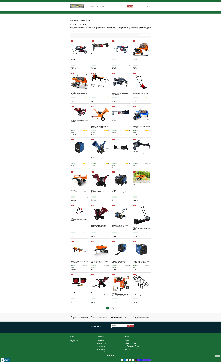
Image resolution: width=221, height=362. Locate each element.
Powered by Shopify (82, 360)
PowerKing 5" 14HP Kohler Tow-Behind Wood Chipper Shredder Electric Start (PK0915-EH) (99, 127)
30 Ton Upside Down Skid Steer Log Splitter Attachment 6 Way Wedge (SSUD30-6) (99, 56)
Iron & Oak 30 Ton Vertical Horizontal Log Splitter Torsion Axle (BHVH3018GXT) (119, 61)
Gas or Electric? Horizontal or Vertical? (132, 346)
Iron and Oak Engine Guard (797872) (118, 159)
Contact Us (99, 338)
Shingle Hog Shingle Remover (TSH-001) (140, 93)
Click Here (75, 341)
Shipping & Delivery (101, 345)
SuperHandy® (135, 59)
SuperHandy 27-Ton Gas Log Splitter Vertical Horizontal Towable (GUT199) (79, 192)
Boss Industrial (73, 119)
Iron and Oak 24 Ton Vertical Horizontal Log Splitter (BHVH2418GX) (120, 94)
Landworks (134, 124)
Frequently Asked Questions (130, 342)
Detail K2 (134, 184)
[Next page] (113, 308)
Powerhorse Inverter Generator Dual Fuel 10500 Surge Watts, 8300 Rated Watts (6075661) (119, 192)
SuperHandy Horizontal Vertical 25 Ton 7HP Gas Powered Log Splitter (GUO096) (120, 295)
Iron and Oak (73, 59)
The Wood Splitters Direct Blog (131, 348)
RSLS (92, 53)
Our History (127, 340)
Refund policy (127, 351)
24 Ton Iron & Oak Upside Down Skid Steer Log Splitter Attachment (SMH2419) (120, 122)
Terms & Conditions (101, 349)
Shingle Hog (135, 92)
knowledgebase (139, 317)
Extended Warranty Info (101, 343)
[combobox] (114, 6)
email (125, 317)
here (149, 28)
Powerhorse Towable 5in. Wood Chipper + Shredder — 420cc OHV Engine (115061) (99, 160)
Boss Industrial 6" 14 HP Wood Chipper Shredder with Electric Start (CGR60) (98, 226)
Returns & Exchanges (101, 346)
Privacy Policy (100, 348)
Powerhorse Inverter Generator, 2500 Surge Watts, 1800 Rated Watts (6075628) (79, 160)
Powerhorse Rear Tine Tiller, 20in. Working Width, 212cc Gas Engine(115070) (120, 226)
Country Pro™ (73, 218)
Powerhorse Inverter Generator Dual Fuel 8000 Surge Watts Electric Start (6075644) (141, 262)
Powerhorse (73, 157)
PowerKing (93, 84)
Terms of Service (128, 349)
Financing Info (100, 342)
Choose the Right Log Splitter (130, 343)
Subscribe (130, 325)
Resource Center (128, 338)
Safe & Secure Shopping (101, 351)
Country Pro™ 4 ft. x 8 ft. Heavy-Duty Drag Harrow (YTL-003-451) (140, 295)
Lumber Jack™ (135, 151)
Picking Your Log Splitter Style (131, 345)
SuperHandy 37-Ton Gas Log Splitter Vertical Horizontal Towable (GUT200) (99, 262)
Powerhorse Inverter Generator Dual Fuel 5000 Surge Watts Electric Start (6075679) (120, 262)
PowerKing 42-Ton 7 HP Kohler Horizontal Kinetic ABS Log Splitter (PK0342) (99, 86)
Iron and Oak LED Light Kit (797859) (77, 294)
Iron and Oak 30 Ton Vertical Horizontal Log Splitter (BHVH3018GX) (79, 61)
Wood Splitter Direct (75, 360)
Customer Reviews (100, 340)
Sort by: (136, 35)
